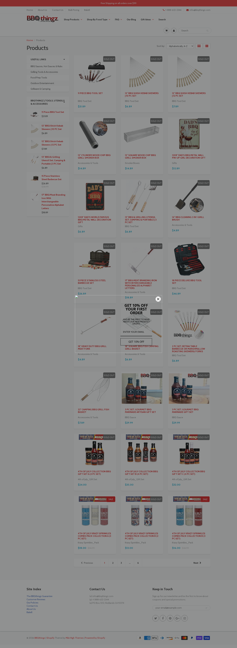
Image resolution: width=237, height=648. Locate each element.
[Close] (158, 299)
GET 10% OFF (136, 341)
